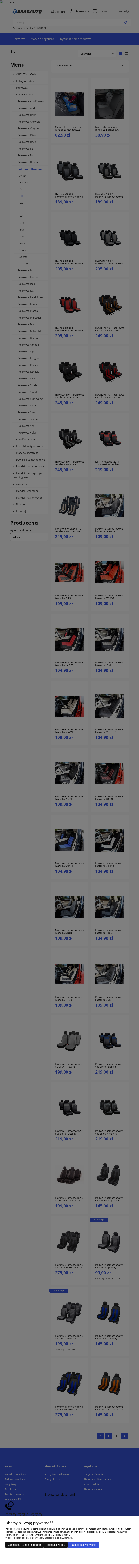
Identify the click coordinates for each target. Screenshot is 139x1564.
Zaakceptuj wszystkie (83, 1544)
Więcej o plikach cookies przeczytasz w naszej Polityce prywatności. (39, 1537)
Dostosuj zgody (56, 1544)
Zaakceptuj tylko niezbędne (24, 1544)
